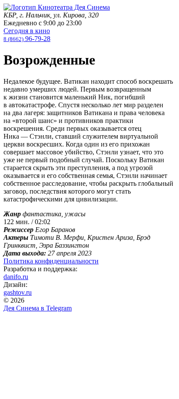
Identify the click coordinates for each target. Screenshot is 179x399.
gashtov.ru (17, 292)
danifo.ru (15, 276)
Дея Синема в (37, 308)
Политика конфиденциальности (51, 261)
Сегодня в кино (26, 30)
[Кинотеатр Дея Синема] (56, 7)
